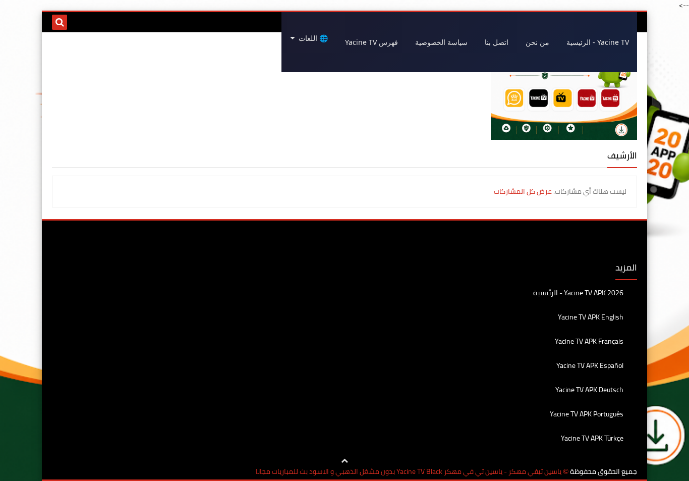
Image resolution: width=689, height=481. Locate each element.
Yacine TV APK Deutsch (589, 389)
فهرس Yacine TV (371, 42)
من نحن (537, 42)
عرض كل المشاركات (523, 191)
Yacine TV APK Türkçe (592, 438)
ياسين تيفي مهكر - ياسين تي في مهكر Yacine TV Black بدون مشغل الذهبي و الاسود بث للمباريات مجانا (408, 471)
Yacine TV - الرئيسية (597, 42)
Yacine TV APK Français (589, 341)
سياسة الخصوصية (441, 42)
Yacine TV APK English (590, 317)
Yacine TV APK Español (589, 365)
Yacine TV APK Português (586, 413)
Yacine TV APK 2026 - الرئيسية (578, 293)
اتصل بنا (496, 42)
